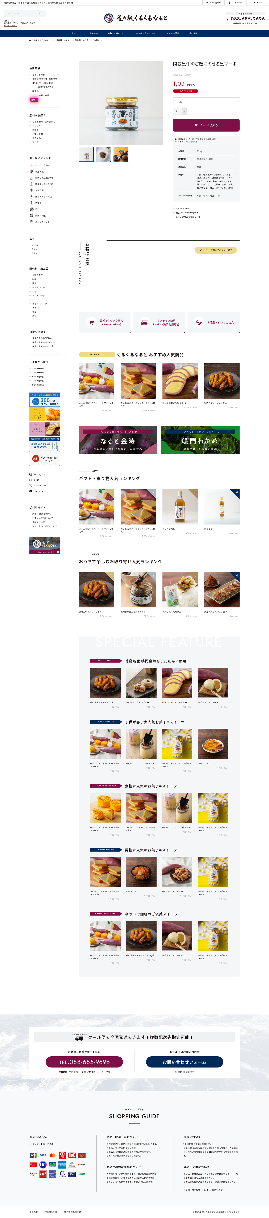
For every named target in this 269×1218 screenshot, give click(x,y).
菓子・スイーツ (39, 303)
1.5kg (35, 244)
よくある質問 (173, 33)
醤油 (34, 283)
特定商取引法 (51, 1211)
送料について (38, 521)
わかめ (35, 129)
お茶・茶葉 (37, 134)
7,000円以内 (38, 380)
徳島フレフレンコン (44, 183)
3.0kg (35, 249)
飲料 (34, 316)
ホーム (74, 33)
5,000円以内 (38, 372)
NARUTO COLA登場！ (43, 82)
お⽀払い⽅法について (146, 33)
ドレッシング (38, 295)
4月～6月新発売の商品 (43, 86)
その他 (35, 307)
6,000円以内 (38, 376)
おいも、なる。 (10, 25)
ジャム (35, 291)
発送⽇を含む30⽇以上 (43, 346)
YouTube (39, 491)
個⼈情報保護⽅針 (72, 1211)
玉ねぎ (35, 142)
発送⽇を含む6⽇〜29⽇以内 (45, 342)
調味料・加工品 (63, 40)
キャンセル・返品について (44, 526)
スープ (35, 299)
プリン (16, 23)
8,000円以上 (38, 384)
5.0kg (35, 253)
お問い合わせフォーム (184, 1062)
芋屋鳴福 (39, 171)
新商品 (35, 91)
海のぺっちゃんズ (43, 196)
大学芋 (32, 23)
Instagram (40, 474)
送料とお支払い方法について (188, 217)
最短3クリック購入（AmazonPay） (111, 322)
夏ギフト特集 (38, 74)
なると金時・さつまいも (43, 121)
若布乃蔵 (39, 190)
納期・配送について (117, 33)
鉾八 (37, 209)
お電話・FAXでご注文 (220, 322)
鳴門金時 (8, 23)
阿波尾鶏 (36, 138)
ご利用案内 (92, 33)
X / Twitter (40, 485)
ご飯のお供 (37, 274)
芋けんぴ (24, 23)
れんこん (36, 125)
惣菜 (34, 312)
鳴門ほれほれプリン (44, 177)
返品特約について (183, 208)
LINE (37, 480)
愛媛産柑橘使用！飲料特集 (44, 78)
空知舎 (38, 202)
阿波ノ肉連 (40, 215)
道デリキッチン (42, 221)
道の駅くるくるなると (41, 40)
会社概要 (193, 33)
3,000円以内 (38, 368)
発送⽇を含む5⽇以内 (42, 338)
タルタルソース (39, 287)
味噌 (34, 279)
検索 (41, 13)
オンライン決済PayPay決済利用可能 (166, 322)
